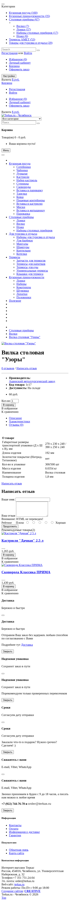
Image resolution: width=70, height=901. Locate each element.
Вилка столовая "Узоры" (24, 337)
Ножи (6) (22, 36)
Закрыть (7, 651)
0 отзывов (7, 368)
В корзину (8, 404)
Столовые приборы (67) (24, 19)
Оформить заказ (19, 69)
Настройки (9, 76)
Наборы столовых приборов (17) (37, 32)
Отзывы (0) (16, 424)
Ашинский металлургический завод (32, 381)
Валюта (6, 79)
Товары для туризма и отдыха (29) (30, 42)
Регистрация (9, 53)
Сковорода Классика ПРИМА (25, 572)
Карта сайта (16, 853)
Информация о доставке (24, 832)
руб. (16, 79)
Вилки (13, 333)
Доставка (27, 644)
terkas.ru (19, 884)
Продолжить (10, 526)
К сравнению (9, 411)
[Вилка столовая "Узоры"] (18, 343)
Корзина (14, 66)
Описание (15, 418)
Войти (28, 53)
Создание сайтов (12, 891)
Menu (6, 150)
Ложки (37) (23, 29)
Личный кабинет (20, 62)
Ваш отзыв (8, 515)
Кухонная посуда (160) (23, 12)
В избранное (9, 408)
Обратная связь (18, 849)
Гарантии (15, 835)
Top (3, 897)
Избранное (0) (18, 59)
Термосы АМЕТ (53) (22, 39)
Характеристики (19, 421)
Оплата (13, 828)
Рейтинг (6, 522)
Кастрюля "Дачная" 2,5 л (22, 540)
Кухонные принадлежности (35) (29, 16)
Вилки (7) (22, 26)
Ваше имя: (8, 499)
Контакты (15, 825)
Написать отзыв (26, 368)
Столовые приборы (21, 330)
